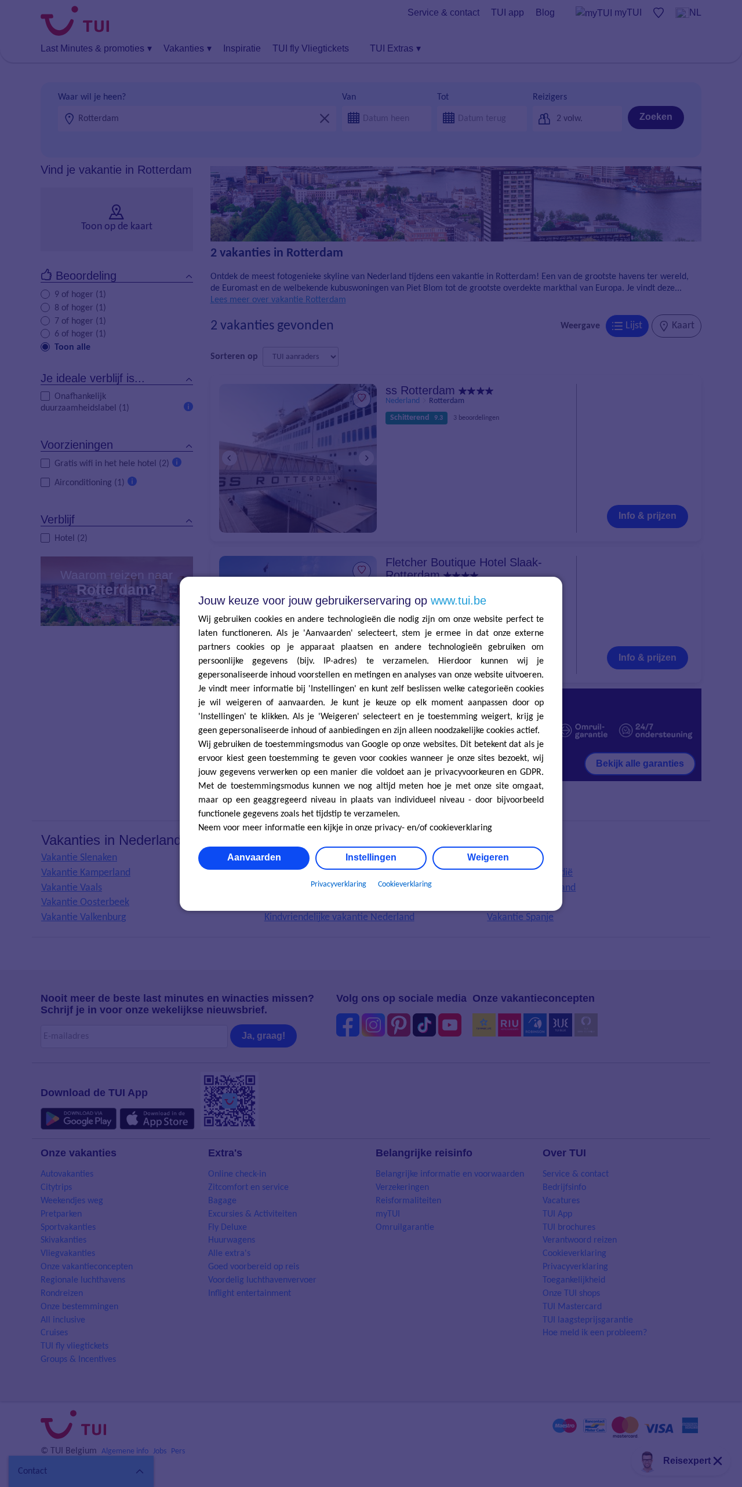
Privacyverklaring (338, 884)
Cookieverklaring (405, 884)
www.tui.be (458, 600)
